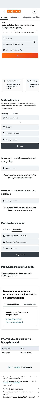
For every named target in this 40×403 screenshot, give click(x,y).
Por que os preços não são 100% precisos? (19, 397)
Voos (9, 367)
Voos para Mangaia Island (14, 319)
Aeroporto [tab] (17, 229)
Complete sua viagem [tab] (12, 304)
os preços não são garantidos (11, 383)
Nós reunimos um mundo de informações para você (18, 393)
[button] (3, 11)
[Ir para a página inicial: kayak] (14, 11)
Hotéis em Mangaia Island (14, 322)
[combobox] (22, 126)
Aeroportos (17, 367)
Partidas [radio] (15, 113)
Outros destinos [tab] (30, 304)
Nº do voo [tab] (6, 229)
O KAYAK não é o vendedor (13, 389)
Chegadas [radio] (4, 113)
